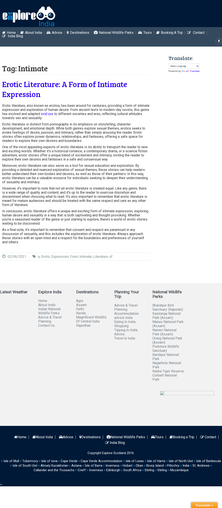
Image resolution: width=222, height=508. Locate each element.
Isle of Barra (93, 465)
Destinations (79, 32)
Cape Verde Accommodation (101, 461)
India (186, 465)
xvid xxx (47, 114)
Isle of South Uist (25, 465)
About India (33, 32)
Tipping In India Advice (125, 332)
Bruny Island (155, 465)
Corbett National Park (164, 377)
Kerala (81, 313)
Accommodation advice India (126, 316)
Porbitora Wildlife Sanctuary (165, 348)
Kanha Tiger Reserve (168, 371)
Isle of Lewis (135, 461)
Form (74, 257)
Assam (81, 305)
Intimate (85, 257)
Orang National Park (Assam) (167, 340)
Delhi (80, 309)
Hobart (127, 465)
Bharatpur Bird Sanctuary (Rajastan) (167, 307)
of (111, 257)
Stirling (149, 470)
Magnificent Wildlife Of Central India (91, 319)
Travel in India (124, 338)
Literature (100, 257)
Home (11, 32)
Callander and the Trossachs (54, 470)
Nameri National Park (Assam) (164, 332)
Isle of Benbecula (208, 461)
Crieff (82, 470)
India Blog (15, 36)
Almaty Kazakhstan (54, 465)
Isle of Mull (11, 461)
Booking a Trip (172, 32)
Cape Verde (69, 461)
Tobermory (30, 461)
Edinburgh (113, 470)
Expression (60, 257)
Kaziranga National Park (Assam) (166, 316)
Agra (79, 301)
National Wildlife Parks (116, 32)
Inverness (96, 470)
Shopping (121, 326)
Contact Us (46, 325)
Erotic (45, 257)
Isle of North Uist (181, 461)
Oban (139, 465)
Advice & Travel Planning (50, 319)
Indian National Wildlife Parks (49, 311)
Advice (57, 32)
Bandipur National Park (165, 357)
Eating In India (124, 322)
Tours (147, 32)
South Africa (132, 470)
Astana (76, 465)
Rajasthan (83, 325)
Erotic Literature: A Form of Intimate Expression (64, 89)
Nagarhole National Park (166, 365)
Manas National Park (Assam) (168, 324)
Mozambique (179, 470)
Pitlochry (173, 465)
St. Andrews (201, 465)
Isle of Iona (49, 461)
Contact (198, 32)
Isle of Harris (156, 461)
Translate (195, 71)
